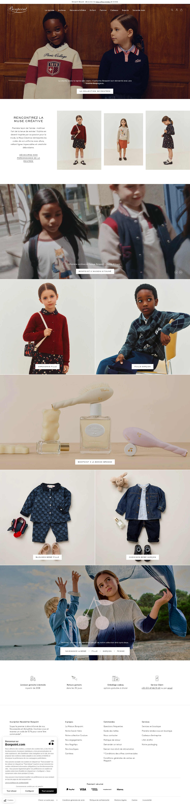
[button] (172, 10)
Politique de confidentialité (99, 800)
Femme (103, 10)
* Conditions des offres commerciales (121, 753)
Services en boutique (151, 726)
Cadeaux (114, 10)
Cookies (134, 800)
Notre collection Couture (76, 735)
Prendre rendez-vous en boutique (157, 731)
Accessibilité (146, 800)
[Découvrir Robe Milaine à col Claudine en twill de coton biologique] (168, 140)
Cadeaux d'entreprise (151, 735)
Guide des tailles (111, 731)
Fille (95, 651)
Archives (62, 10)
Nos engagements (73, 740)
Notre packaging (149, 744)
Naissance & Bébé (78, 10)
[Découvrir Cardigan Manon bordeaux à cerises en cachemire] (79, 140)
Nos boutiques (71, 749)
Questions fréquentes (113, 726)
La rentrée (49, 10)
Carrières (69, 753)
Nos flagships (71, 744)
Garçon (107, 651)
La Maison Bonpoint (74, 726)
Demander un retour (113, 744)
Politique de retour (112, 740)
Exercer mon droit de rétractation (119, 749)
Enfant (93, 10)
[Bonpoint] (17, 10)
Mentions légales (120, 800)
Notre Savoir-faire (73, 731)
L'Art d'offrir (147, 740)
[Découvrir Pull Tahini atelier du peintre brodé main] (123, 139)
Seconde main (139, 10)
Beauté (125, 10)
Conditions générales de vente (74, 800)
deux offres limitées (103, 2)
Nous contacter (111, 735)
